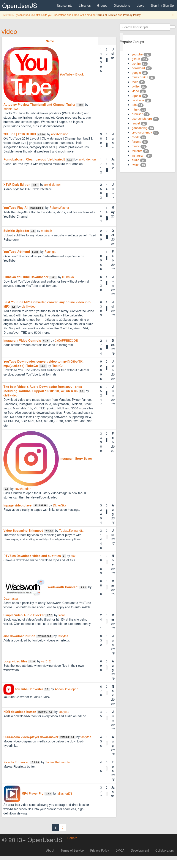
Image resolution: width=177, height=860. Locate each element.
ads (134, 104)
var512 (46, 661)
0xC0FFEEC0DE (66, 340)
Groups (102, 5)
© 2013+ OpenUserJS (32, 839)
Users (140, 5)
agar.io (136, 95)
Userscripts (64, 5)
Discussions (122, 5)
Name (50, 41)
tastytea (63, 636)
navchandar (22, 488)
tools (135, 82)
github (136, 59)
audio (135, 160)
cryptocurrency (142, 132)
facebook (138, 100)
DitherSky (59, 505)
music (136, 146)
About (50, 850)
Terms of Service (106, 15)
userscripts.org (142, 118)
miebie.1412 (11, 109)
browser (137, 114)
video (9, 31)
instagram (138, 155)
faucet (136, 123)
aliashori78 (64, 793)
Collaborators (164, 850)
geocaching (139, 128)
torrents (137, 151)
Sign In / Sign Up (162, 5)
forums (136, 141)
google (136, 72)
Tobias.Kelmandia (71, 530)
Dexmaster (10, 598)
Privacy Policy (132, 15)
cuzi (73, 555)
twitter (136, 86)
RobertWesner (59, 207)
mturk (135, 109)
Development (140, 850)
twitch (135, 164)
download (138, 68)
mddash (46, 230)
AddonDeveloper (66, 689)
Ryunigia (50, 251)
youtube (137, 54)
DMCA (119, 850)
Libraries (85, 5)
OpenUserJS (19, 5)
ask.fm (136, 63)
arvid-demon (59, 134)
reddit (135, 137)
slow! (61, 615)
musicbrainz (140, 77)
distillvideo (29, 306)
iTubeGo (68, 277)
